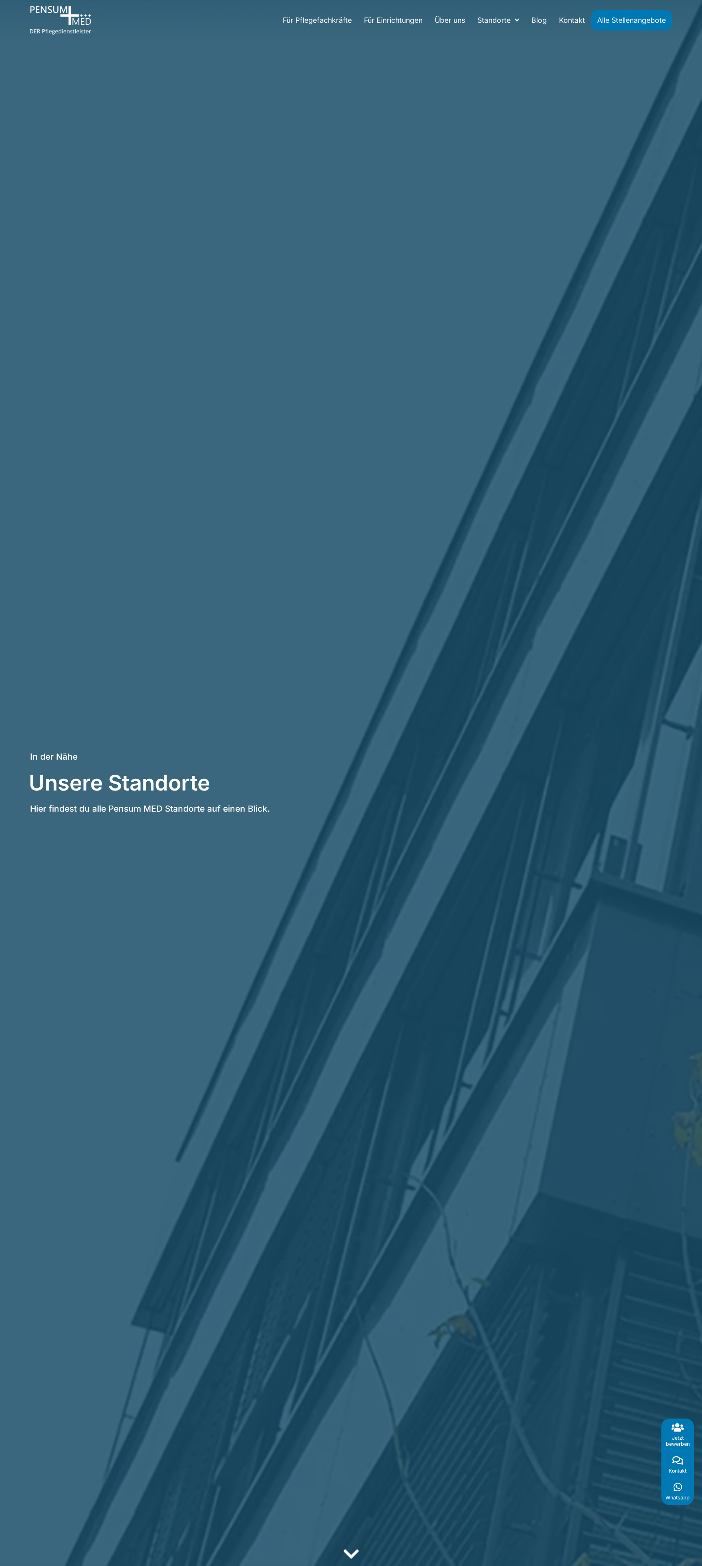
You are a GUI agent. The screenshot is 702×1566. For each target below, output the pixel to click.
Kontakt (572, 20)
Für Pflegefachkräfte (317, 20)
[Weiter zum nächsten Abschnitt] (351, 1554)
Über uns (450, 20)
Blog (539, 20)
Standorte (494, 20)
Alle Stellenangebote (631, 20)
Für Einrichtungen (393, 20)
